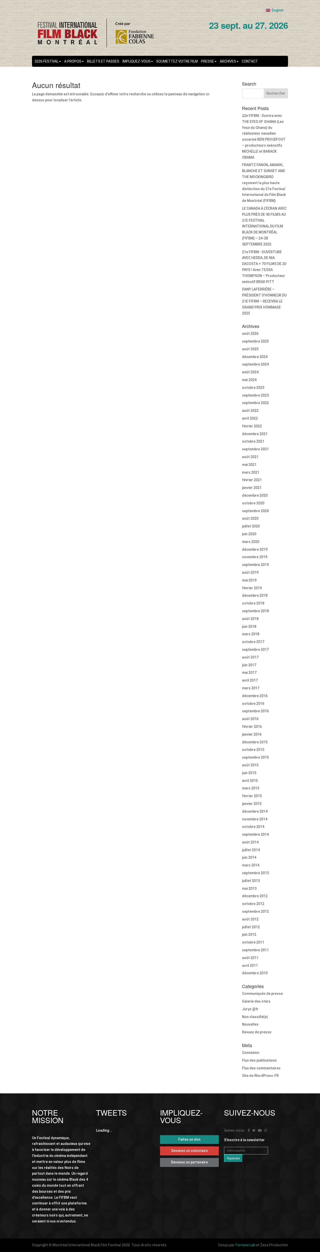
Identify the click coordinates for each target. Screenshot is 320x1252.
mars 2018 (250, 634)
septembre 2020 (255, 511)
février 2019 (252, 588)
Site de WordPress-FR (260, 1076)
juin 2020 (249, 534)
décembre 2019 (255, 549)
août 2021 (250, 457)
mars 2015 (250, 788)
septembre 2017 (255, 650)
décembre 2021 (255, 434)
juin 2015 (249, 773)
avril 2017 (250, 680)
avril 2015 (250, 781)
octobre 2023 (253, 388)
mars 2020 (250, 542)
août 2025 (250, 349)
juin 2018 (249, 626)
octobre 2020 (253, 503)
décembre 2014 (255, 811)
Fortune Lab (245, 1245)
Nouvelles (250, 1024)
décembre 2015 (255, 742)
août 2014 (250, 842)
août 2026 (250, 334)
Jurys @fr (250, 1009)
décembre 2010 (255, 973)
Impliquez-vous (136, 61)
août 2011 (250, 958)
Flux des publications (259, 1060)
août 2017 (250, 657)
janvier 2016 (252, 734)
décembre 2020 (255, 495)
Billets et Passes (103, 61)
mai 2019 (249, 580)
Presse (207, 61)
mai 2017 (249, 673)
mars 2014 (250, 865)
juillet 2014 (251, 850)
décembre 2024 (255, 357)
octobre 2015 (253, 750)
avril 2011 (250, 966)
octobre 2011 (253, 942)
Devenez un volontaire (189, 1151)
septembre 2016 (255, 711)
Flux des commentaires (261, 1068)
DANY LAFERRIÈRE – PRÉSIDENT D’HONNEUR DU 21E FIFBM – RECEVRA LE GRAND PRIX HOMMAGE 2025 (264, 301)
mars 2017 (250, 688)
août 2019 (250, 572)
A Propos (72, 61)
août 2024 (250, 372)
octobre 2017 (253, 642)
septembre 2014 (255, 834)
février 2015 (252, 796)
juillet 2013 (251, 881)
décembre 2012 (255, 896)
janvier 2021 (252, 488)
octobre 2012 (253, 904)
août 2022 (250, 411)
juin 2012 (249, 934)
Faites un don (189, 1139)
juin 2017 (249, 665)
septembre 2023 (255, 395)
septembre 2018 (255, 611)
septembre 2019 (255, 565)
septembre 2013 (255, 873)
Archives (228, 61)
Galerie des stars (256, 1001)
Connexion (250, 1053)
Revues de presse (256, 1032)
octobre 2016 (253, 704)
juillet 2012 (251, 927)
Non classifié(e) (255, 1017)
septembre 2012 (255, 911)
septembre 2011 (255, 950)
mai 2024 (249, 380)
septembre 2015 (255, 757)
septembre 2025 (255, 341)
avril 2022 (250, 418)
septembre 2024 (255, 364)
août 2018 (250, 619)
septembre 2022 (255, 403)
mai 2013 (249, 888)
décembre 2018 (255, 595)
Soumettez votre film (177, 61)
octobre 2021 (253, 441)
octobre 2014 (253, 827)
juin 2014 (249, 857)
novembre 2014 (254, 819)
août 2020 (250, 518)
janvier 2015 (252, 804)
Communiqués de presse (262, 994)
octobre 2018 (253, 603)
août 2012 (250, 919)
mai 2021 (249, 465)
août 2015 (250, 765)
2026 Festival (46, 61)
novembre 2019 (254, 557)
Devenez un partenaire (189, 1162)
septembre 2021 (255, 449)
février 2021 (252, 480)
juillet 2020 (251, 526)
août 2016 (250, 719)
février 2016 (252, 727)
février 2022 (252, 426)
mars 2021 (250, 472)
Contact (250, 61)
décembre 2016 (255, 696)
